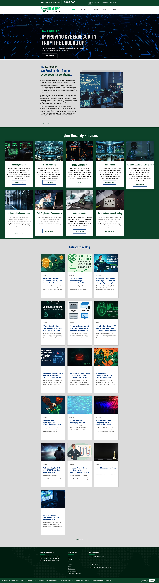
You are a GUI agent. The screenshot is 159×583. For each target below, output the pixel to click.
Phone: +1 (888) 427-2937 (97, 556)
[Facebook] (90, 564)
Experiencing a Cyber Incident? (98, 2)
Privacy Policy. (110, 580)
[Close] (157, 580)
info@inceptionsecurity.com (52, 2)
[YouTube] (74, 2)
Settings (144, 580)
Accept (152, 580)
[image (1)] (65, 2)
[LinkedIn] (95, 564)
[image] (72, 2)
